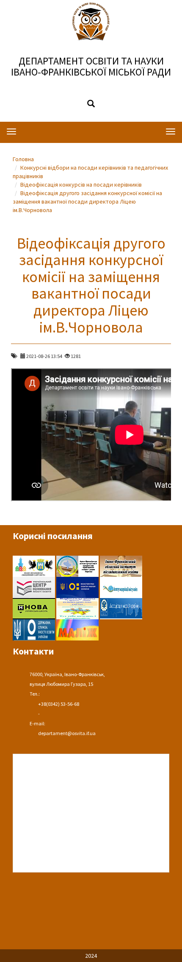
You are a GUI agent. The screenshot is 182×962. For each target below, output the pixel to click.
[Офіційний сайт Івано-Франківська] (34, 565)
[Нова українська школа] (34, 608)
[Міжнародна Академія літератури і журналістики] (77, 629)
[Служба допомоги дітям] (78, 608)
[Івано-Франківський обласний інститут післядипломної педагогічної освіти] (121, 565)
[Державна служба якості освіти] (34, 629)
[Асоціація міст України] (121, 608)
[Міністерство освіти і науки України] (78, 586)
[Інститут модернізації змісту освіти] (121, 586)
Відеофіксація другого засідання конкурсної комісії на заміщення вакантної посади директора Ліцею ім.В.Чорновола (87, 201)
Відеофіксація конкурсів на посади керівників (81, 184)
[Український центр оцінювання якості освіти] (34, 586)
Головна (23, 159)
